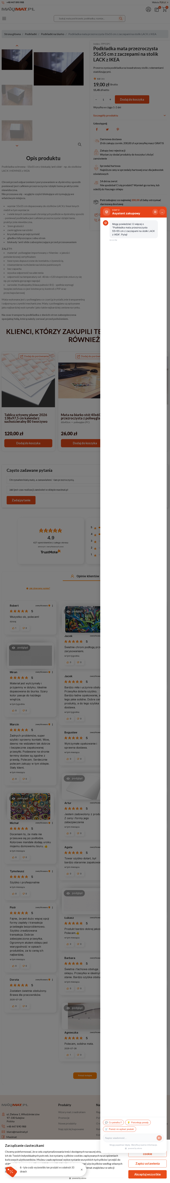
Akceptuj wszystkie (147, 1174)
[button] (11, 1171)
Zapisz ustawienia (147, 1163)
